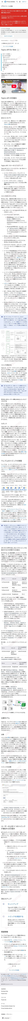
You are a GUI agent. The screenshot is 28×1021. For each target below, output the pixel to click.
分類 (15, 371)
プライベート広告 (7, 6)
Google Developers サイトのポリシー (18, 978)
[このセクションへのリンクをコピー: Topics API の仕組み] (18, 98)
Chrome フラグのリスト (19, 946)
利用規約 (3, 1014)
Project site (3, 999)
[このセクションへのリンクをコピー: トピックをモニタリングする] (17, 196)
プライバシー (10, 1014)
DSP (20, 527)
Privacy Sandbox (4, 40)
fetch (24, 504)
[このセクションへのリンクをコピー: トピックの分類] (12, 767)
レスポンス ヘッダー (19, 858)
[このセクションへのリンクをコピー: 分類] (5, 734)
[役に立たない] (18, 43)
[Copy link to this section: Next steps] (13, 899)
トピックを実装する (15, 916)
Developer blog (4, 991)
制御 (22, 950)
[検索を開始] (17, 2)
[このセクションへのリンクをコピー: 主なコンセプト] (12, 118)
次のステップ (20, 257)
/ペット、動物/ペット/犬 (10, 469)
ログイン (24, 1)
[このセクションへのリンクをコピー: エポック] (8, 424)
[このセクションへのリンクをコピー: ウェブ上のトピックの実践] (23, 461)
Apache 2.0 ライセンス (15, 977)
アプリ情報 (20, 380)
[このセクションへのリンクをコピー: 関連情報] (9, 932)
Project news (4, 993)
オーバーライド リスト (18, 780)
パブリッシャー (14, 511)
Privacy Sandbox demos (6, 1008)
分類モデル (18, 723)
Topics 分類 (7, 124)
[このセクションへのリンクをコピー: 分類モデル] (11, 718)
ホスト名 (17, 721)
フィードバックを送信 (8, 46)
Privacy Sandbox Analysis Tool (8, 1006)
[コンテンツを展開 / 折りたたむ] (11, 54)
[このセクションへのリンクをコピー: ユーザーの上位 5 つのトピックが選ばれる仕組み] (16, 829)
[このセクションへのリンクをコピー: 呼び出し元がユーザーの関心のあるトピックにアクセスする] (8, 401)
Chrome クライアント (9, 318)
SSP (6, 525)
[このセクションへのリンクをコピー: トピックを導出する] (12, 365)
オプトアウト (5, 887)
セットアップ (13, 904)
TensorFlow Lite (5, 817)
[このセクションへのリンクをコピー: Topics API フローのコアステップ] (24, 166)
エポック (6, 283)
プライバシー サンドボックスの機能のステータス (12, 21)
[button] (15, 871)
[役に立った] (16, 43)
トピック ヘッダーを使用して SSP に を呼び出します (15, 539)
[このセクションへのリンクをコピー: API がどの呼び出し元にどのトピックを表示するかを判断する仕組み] (21, 550)
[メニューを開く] (2, 1)
